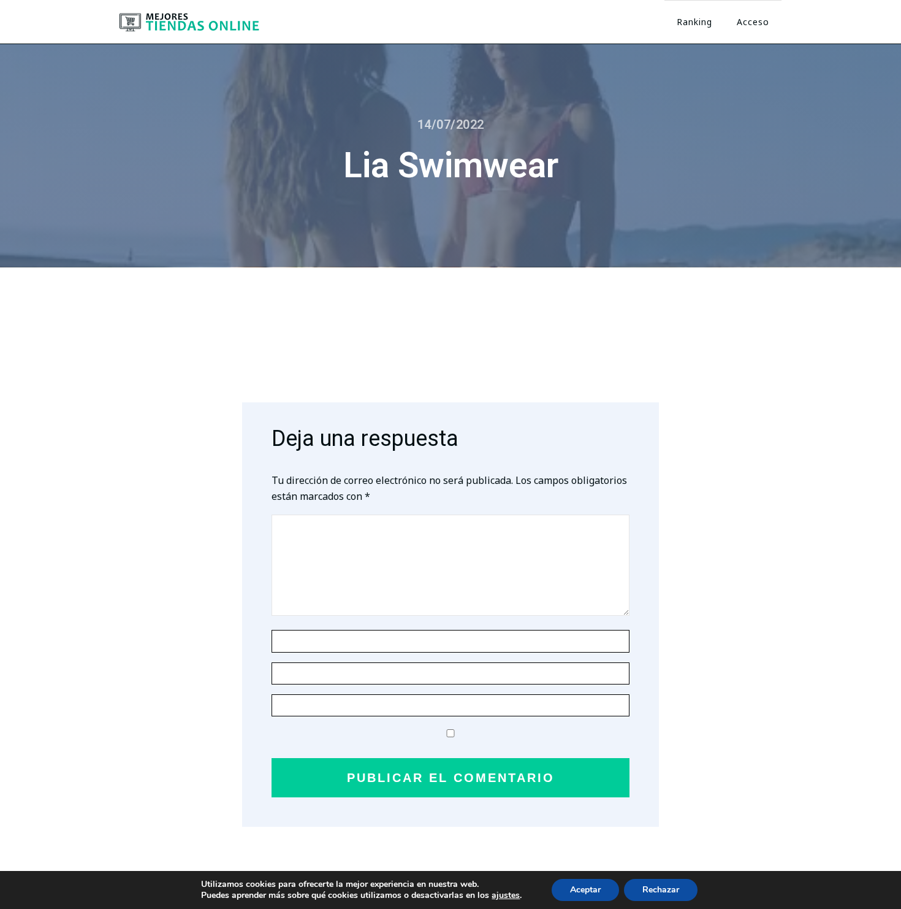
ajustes (506, 895)
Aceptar (585, 890)
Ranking (694, 22)
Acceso (753, 22)
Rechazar (660, 890)
